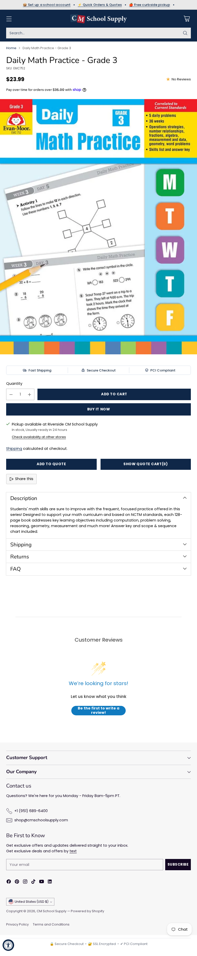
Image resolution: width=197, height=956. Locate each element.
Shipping (14, 448)
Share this (24, 478)
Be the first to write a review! (98, 710)
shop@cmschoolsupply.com (41, 820)
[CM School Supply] (98, 19)
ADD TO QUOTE (51, 464)
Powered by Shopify (87, 911)
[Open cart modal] (186, 19)
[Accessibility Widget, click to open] (8, 945)
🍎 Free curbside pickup (149, 5)
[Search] (185, 33)
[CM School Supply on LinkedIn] (50, 882)
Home (11, 48)
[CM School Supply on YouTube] (41, 882)
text (73, 851)
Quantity (14, 383)
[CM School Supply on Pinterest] (17, 882)
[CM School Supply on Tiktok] (33, 882)
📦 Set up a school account (47, 5)
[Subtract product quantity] (11, 394)
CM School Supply (51, 911)
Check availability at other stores (39, 436)
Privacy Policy (17, 924)
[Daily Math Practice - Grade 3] (98, 226)
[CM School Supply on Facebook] (9, 882)
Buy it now (98, 409)
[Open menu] (9, 19)
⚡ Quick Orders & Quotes (100, 5)
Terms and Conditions (51, 924)
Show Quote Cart (145, 464)
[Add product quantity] (29, 394)
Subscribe (178, 864)
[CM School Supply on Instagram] (25, 882)
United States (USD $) (31, 901)
